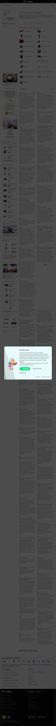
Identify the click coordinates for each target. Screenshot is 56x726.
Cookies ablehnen (36, 368)
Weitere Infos (23, 373)
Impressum (38, 376)
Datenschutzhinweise (46, 376)
